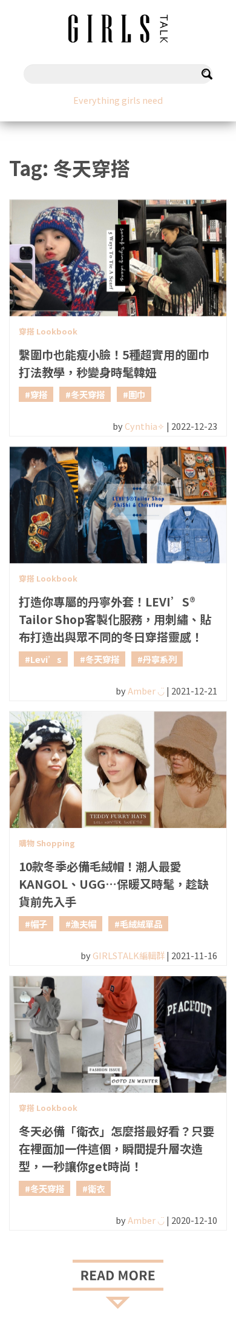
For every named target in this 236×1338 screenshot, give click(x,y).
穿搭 (38, 394)
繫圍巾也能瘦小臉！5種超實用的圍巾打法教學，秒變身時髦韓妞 (114, 363)
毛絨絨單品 (141, 923)
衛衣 (96, 1188)
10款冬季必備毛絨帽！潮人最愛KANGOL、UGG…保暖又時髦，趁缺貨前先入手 (114, 884)
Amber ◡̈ (146, 690)
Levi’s (46, 659)
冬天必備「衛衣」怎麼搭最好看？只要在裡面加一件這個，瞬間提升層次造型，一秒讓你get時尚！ (116, 1148)
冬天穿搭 (88, 394)
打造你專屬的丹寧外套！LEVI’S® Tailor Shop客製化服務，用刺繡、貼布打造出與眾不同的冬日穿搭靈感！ (115, 619)
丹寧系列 (160, 659)
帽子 (38, 923)
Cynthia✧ (145, 425)
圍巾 (136, 394)
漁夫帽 (83, 923)
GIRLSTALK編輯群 (129, 955)
